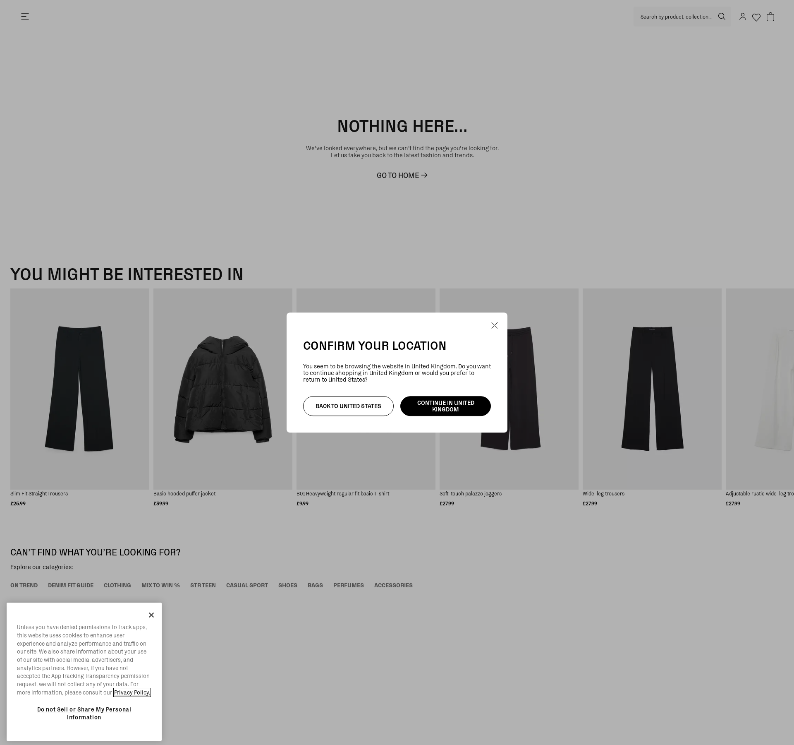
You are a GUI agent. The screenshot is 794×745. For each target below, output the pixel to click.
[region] (84, 672)
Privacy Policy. (132, 692)
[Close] (151, 615)
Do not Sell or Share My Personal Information (84, 713)
